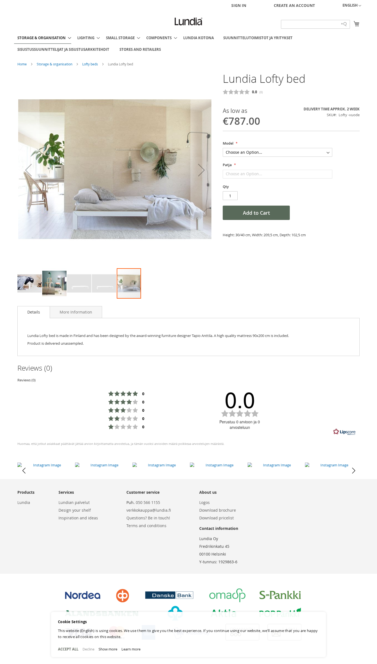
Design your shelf (75, 510)
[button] (352, 6)
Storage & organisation (55, 64)
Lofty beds (90, 64)
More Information (76, 312)
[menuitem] (42, 38)
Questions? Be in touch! (148, 517)
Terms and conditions (146, 525)
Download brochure (217, 510)
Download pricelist (216, 517)
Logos (204, 502)
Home (22, 64)
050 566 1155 (148, 502)
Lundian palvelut (74, 502)
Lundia (23, 502)
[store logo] (188, 21)
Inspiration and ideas (78, 517)
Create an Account (294, 5)
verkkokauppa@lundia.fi (148, 510)
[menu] (188, 43)
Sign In (238, 5)
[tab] (33, 312)
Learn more (130, 649)
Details (33, 312)
